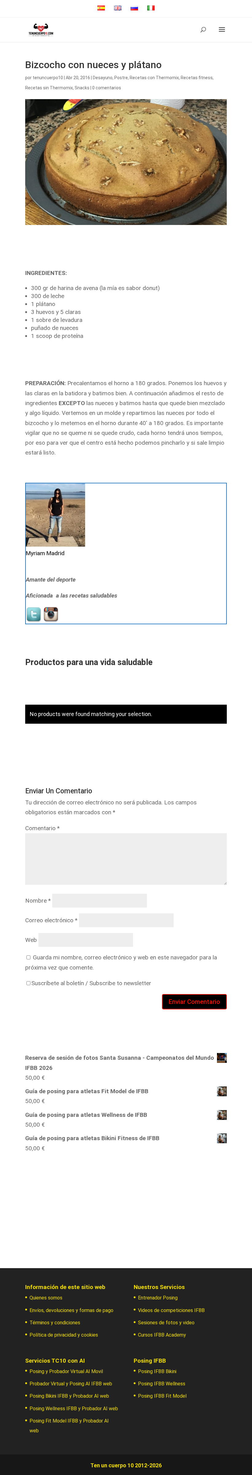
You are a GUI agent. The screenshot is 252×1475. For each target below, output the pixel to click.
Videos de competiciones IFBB (171, 1310)
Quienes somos (46, 1298)
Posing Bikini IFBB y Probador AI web (69, 1396)
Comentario (42, 828)
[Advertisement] (126, 1207)
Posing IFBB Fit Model (162, 1396)
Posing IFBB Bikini (157, 1371)
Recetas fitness (197, 77)
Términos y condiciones (55, 1323)
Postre (121, 77)
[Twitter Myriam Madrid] (34, 618)
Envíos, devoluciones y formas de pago (71, 1310)
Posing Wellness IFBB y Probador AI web (74, 1408)
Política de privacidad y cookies (64, 1335)
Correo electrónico (51, 920)
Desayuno (102, 77)
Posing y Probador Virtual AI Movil (66, 1371)
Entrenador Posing (158, 1298)
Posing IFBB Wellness (161, 1384)
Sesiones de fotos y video (166, 1323)
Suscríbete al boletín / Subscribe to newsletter (91, 983)
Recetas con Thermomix (154, 77)
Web (31, 939)
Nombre (38, 900)
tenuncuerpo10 (48, 77)
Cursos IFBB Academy (162, 1335)
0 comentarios (106, 87)
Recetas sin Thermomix (49, 87)
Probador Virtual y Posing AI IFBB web (71, 1384)
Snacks (82, 87)
